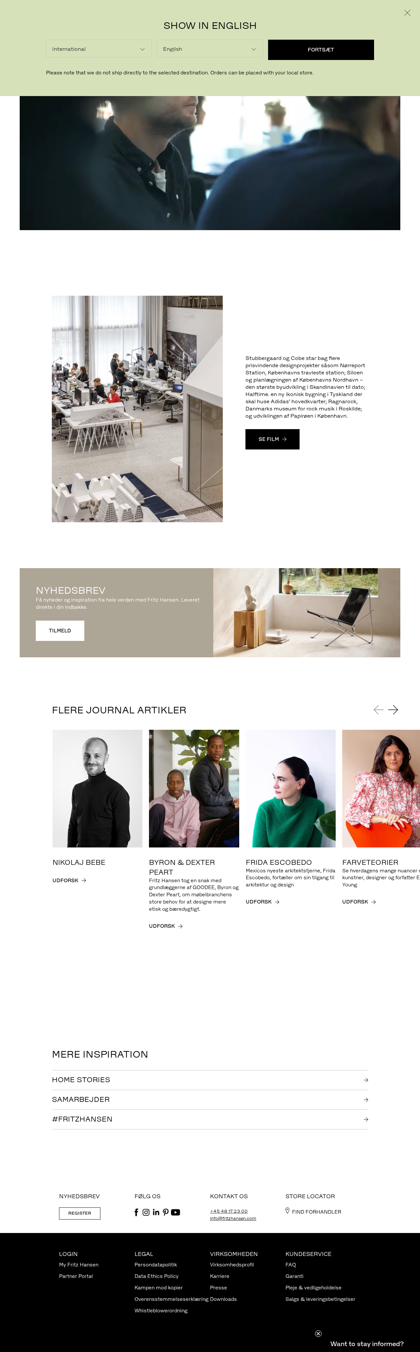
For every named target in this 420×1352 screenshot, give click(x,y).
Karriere (219, 1276)
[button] (366, 1344)
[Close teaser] (318, 1333)
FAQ (290, 1264)
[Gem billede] (215, 304)
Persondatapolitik (156, 1264)
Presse (218, 1287)
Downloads (223, 1299)
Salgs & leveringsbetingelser (320, 1299)
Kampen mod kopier (159, 1287)
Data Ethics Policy (156, 1276)
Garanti (294, 1276)
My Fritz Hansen (78, 1264)
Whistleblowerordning (161, 1310)
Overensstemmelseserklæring (171, 1299)
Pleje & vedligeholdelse (313, 1287)
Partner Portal (76, 1276)
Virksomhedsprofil (232, 1264)
